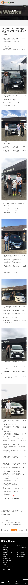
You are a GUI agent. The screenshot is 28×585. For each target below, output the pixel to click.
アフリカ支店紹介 (22, 547)
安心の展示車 (20, 553)
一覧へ (14, 530)
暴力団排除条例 (7, 560)
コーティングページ (8, 566)
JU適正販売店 (6, 570)
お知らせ (5, 562)
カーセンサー (6, 568)
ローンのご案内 (21, 554)
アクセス (5, 556)
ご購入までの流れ (22, 551)
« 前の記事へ (6, 530)
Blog (4, 564)
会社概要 (5, 549)
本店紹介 (19, 545)
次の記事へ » (22, 530)
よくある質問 (6, 551)
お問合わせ (6, 554)
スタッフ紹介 (6, 547)
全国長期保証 (20, 556)
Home (4, 545)
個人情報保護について (9, 558)
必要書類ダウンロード (9, 553)
